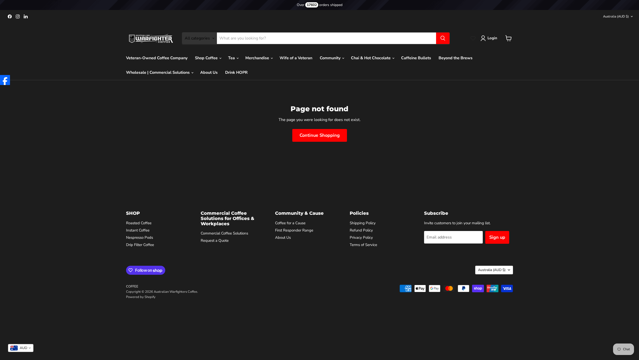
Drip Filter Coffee (140, 244)
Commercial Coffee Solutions (224, 233)
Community (330, 58)
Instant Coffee (138, 230)
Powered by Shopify (141, 297)
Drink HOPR (236, 72)
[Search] (443, 38)
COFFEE (132, 286)
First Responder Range (294, 230)
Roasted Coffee (139, 223)
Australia (616, 16)
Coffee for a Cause (290, 223)
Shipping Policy (363, 223)
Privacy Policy (361, 237)
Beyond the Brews (456, 58)
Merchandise (257, 58)
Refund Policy (361, 230)
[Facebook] (5, 80)
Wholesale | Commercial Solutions (158, 72)
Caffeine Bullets (416, 58)
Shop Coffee (207, 58)
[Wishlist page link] (473, 38)
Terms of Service (363, 244)
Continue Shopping (320, 135)
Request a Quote (215, 240)
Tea (232, 58)
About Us (209, 72)
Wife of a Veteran (296, 58)
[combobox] (20, 348)
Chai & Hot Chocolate (371, 58)
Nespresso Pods (139, 237)
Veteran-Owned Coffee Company (156, 58)
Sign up (497, 237)
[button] (489, 38)
